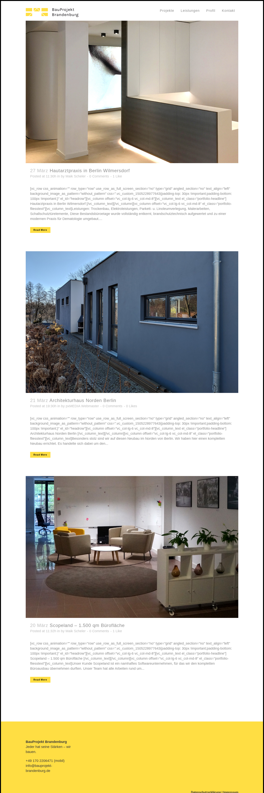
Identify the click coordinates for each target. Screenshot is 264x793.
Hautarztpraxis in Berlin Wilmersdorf (90, 170)
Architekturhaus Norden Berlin (82, 400)
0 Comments (99, 176)
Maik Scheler (76, 176)
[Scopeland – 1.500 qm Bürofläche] (132, 547)
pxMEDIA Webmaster (82, 406)
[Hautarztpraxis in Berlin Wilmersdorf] (132, 92)
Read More (40, 230)
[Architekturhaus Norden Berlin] (132, 322)
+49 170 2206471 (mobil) (45, 761)
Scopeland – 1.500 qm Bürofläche (87, 625)
